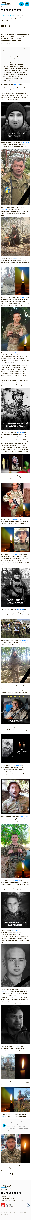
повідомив (26, 142)
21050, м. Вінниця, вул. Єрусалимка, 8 (12, 1200)
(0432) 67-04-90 (5, 1196)
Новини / (11, 15)
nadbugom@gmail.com (8, 1198)
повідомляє (16, 84)
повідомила (15, 258)
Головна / (4, 15)
